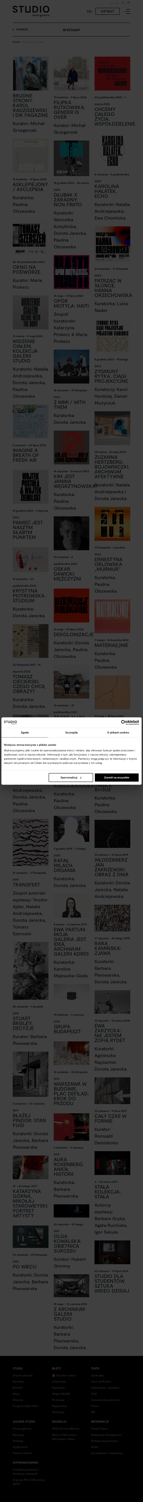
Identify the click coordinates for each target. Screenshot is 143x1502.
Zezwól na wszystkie (116, 777)
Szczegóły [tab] (71, 732)
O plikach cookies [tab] (118, 732)
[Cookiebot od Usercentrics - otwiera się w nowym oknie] (123, 722)
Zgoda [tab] (25, 732)
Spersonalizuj (69, 777)
